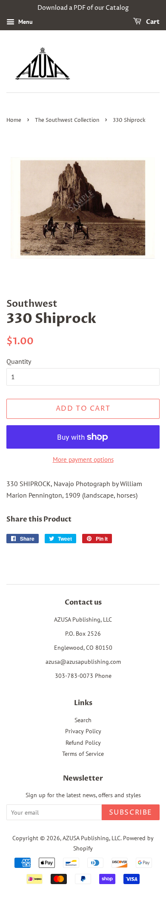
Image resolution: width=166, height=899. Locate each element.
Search (83, 720)
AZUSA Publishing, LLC (91, 838)
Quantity (18, 361)
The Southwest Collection (67, 120)
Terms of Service (83, 754)
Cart (152, 22)
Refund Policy (83, 742)
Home (13, 120)
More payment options (83, 459)
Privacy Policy (83, 731)
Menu (25, 22)
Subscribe (130, 812)
